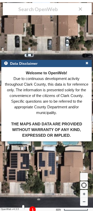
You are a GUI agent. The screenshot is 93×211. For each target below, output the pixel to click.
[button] (84, 185)
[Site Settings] (23, 207)
